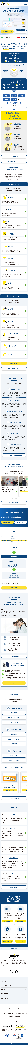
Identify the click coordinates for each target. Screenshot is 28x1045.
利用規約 (11, 1011)
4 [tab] (15, 498)
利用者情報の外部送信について (20, 1013)
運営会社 (5, 1011)
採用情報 (17, 1016)
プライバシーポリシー (19, 1011)
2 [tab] (12, 498)
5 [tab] (16, 498)
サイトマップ (11, 1016)
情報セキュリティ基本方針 (6, 1013)
